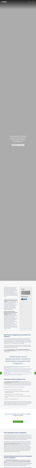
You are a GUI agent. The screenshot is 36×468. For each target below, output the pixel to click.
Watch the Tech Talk (17, 421)
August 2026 (24, 291)
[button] (29, 2)
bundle (13, 443)
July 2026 (23, 292)
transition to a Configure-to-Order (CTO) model (12, 451)
